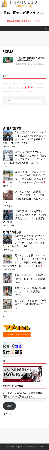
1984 (11, 92)
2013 (23, 92)
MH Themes (40, 447)
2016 (17, 83)
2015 (22, 88)
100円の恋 (11, 88)
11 (35, 88)
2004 (19, 92)
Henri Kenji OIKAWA (37, 64)
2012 (42, 88)
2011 (31, 92)
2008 (4, 92)
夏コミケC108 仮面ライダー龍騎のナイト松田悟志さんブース (30, 304)
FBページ (7, 413)
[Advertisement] (24, 39)
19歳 (27, 92)
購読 (9, 405)
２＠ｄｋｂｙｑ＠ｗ (9, 83)
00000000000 (24, 83)
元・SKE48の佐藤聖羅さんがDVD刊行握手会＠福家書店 (30, 59)
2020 (15, 92)
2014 (28, 87)
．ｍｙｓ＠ (32, 83)
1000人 (17, 88)
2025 (8, 92)
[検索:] (24, 100)
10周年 (38, 88)
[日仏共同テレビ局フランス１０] (21, 6)
